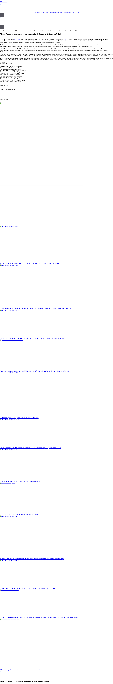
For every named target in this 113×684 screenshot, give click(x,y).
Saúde (53, 12)
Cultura (70, 12)
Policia (39, 12)
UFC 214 (66, 39)
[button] (56, 92)
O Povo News (3, 2)
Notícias (36, 12)
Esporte (50, 12)
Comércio (61, 12)
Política (43, 12)
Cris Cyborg (17, 39)
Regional (57, 12)
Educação (66, 12)
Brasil (46, 12)
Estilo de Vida (75, 12)
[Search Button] (2, 15)
